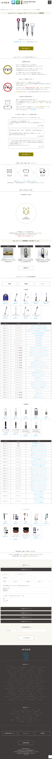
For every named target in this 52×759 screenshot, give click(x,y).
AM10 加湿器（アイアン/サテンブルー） (38, 445)
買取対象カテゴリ (26, 653)
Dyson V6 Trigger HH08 (39, 335)
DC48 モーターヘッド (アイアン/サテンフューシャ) (38, 352)
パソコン (36, 716)
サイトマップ (26, 733)
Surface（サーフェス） (17, 678)
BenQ (31, 675)
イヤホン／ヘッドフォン (26, 713)
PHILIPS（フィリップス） (29, 678)
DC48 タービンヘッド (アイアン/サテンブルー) (38, 347)
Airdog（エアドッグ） (13, 676)
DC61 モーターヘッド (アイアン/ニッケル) (38, 382)
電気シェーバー (29, 716)
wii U (41, 694)
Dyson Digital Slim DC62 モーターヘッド (39, 372)
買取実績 (26, 657)
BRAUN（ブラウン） (39, 678)
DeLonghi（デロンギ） (30, 683)
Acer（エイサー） (11, 680)
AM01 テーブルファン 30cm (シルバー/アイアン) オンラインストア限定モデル (38, 501)
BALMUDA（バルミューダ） (33, 681)
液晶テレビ (33, 710)
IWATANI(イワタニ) (23, 668)
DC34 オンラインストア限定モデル (38, 387)
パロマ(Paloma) (39, 668)
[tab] (26, 569)
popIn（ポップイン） (41, 671)
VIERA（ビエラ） (22, 694)
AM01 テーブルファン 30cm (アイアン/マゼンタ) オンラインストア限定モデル (38, 496)
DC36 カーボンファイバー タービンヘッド (38, 365)
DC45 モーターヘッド (39, 377)
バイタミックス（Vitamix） (14, 698)
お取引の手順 (32, 109)
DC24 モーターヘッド (39, 394)
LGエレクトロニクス (22, 673)
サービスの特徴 (26, 656)
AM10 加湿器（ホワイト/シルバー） (38, 443)
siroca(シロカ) (32, 668)
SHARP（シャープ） (24, 693)
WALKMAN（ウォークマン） (32, 694)
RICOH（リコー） (30, 691)
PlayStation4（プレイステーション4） (11, 688)
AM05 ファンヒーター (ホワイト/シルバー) (38, 475)
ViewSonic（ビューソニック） (30, 671)
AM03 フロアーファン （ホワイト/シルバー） (38, 483)
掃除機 (9, 283)
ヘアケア (42, 283)
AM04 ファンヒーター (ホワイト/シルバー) (38, 480)
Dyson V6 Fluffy (38, 340)
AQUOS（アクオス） (40, 680)
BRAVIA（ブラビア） (20, 683)
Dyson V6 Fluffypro (38, 345)
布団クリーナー (29, 711)
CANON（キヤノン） (23, 675)
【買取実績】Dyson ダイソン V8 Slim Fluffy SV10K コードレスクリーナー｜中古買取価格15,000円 (8, 260)
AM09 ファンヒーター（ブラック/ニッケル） (39, 448)
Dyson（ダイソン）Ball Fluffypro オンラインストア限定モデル (39, 330)
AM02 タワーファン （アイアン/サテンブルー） (38, 485)
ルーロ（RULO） (24, 698)
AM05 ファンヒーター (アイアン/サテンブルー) (38, 468)
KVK (31, 676)
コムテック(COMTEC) (13, 668)
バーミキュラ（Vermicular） (42, 696)
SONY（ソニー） (42, 693)
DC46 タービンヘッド (39, 357)
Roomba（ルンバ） (39, 691)
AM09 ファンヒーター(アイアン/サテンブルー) (38, 450)
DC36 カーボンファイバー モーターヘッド (38, 362)
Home (26, 652)
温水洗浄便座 (18, 718)
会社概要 (42, 733)
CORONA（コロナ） (41, 670)
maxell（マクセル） (14, 675)
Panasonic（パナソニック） (42, 688)
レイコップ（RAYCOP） (34, 698)
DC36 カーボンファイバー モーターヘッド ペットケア (38, 367)
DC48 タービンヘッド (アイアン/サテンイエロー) (39, 350)
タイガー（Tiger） (21, 699)
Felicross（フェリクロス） (18, 671)
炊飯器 (23, 711)
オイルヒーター (16, 716)
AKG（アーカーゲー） (21, 680)
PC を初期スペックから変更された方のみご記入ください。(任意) (13, 595)
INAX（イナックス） (38, 676)
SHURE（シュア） (33, 693)
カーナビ (24, 718)
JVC (6, 686)
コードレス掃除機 (21, 721)
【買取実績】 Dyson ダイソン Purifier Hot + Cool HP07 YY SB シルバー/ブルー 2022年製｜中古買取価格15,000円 (42, 260)
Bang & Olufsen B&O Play (31, 699)
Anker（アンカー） (32, 673)
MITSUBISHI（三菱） (26, 686)
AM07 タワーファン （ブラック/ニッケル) (38, 453)
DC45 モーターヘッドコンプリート (38, 375)
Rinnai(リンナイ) (9, 670)
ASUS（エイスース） (7, 681)
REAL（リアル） (12, 691)
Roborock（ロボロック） (31, 670)
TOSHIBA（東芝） (13, 694)
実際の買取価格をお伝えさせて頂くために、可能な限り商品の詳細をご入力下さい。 (16, 585)
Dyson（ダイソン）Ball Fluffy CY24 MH (39, 325)
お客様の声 (26, 658)
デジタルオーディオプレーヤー (14, 713)
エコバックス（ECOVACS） (20, 670)
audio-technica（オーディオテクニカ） (20, 681)
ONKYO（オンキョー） (31, 688)
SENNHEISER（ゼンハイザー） (12, 693)
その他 (23, 716)
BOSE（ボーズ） (11, 683)
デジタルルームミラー (30, 721)
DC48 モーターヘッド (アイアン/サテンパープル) (39, 355)
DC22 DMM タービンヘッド (38, 397)
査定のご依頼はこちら (26, 48)
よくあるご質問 (26, 659)
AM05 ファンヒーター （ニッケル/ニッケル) (39, 470)
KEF (41, 698)
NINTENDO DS (22, 688)
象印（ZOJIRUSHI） (11, 699)
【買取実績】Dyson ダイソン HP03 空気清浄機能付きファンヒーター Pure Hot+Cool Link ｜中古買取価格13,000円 (25, 260)
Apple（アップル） (31, 680)
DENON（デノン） (40, 683)
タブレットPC (14, 710)
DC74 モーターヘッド (39, 370)
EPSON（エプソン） (38, 675)
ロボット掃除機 (16, 711)
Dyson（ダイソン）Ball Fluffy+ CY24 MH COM (38, 328)
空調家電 (26, 283)
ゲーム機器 (41, 713)
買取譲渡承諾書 (26, 742)
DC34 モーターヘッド (39, 389)
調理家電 (34, 713)
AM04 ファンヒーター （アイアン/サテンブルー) (38, 478)
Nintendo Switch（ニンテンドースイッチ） (39, 686)
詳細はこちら (5, 303)
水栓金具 (30, 718)
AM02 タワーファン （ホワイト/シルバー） (39, 488)
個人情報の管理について (10, 733)
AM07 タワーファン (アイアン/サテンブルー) (39, 455)
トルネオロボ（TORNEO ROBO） (30, 696)
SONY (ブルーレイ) (45, 681)
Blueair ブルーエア (41, 699)
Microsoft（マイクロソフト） (15, 686)
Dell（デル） (9, 671)
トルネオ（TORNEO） (18, 696)
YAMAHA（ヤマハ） (8, 696)
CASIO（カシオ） (41, 673)
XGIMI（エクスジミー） (12, 673)
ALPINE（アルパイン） (24, 676)
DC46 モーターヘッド (39, 360)
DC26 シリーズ (38, 392)
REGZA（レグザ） (21, 691)
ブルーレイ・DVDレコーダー (24, 710)
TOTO (10, 678)
